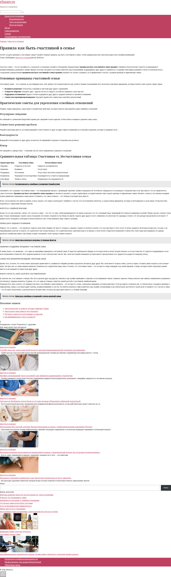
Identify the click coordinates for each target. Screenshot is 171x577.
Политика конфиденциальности (21, 559)
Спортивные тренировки (17, 37)
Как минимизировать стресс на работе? (20, 317)
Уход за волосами (17, 22)
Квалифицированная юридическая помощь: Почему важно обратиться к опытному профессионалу (39, 554)
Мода (7, 28)
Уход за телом (16, 25)
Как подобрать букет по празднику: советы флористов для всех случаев (29, 512)
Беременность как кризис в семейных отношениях (19, 500)
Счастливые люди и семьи (10, 534)
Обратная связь (12, 565)
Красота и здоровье (14, 16)
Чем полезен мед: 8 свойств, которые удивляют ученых (27, 308)
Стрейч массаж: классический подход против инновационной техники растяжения (42, 350)
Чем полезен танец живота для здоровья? (21, 311)
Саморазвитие (12, 31)
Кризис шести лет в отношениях (12, 509)
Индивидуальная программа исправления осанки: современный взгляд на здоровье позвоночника (50, 452)
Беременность (16, 19)
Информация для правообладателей (23, 562)
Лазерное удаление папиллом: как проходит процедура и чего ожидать (35, 478)
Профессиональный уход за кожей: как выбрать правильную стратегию (36, 376)
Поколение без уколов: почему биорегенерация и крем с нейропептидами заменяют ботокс (46, 427)
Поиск (2, 483)
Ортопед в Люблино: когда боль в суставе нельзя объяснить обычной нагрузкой (40, 401)
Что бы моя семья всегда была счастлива (16, 503)
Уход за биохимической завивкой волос (16, 506)
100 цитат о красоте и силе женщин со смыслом (23, 314)
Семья (8, 34)
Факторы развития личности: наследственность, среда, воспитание (26, 495)
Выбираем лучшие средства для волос (15, 532)
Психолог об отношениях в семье (13, 498)
